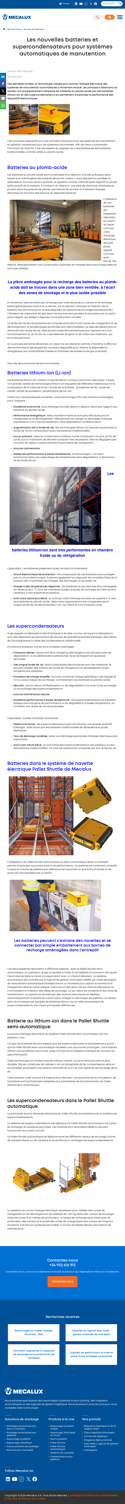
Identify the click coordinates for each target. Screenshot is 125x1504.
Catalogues (90, 1450)
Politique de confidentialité (101, 1495)
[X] (3, 91)
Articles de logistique (96, 1436)
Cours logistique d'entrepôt (99, 1433)
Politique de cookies (33, 1499)
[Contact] (110, 17)
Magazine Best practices (98, 1440)
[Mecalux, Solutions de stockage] (16, 20)
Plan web (12, 1499)
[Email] (3, 98)
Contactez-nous (62, 1281)
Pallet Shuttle (57, 1443)
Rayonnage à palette (18, 1439)
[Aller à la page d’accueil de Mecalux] (4, 29)
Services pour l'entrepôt (20, 1450)
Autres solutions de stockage (23, 1447)
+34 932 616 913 (62, 1265)
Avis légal (76, 1495)
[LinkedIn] (3, 76)
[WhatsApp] (3, 105)
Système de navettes (62, 1453)
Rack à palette (58, 1439)
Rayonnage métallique (19, 1443)
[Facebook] (3, 83)
